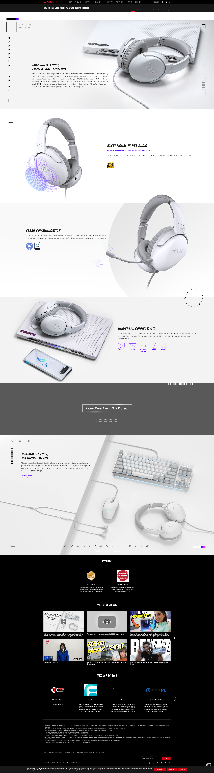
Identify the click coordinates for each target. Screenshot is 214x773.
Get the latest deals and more (149, 756)
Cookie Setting (160, 769)
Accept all (182, 769)
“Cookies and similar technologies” (110, 769)
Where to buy (161, 10)
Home (53, 762)
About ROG (46, 762)
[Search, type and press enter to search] (163, 2)
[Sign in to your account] (166, 2)
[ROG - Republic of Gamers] (50, 2)
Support (168, 10)
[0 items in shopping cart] (170, 2)
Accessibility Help (71, 762)
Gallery (153, 10)
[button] (166, 758)
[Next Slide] (174, 638)
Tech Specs (140, 10)
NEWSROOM (60, 762)
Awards (147, 10)
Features (133, 10)
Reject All (171, 769)
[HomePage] (44, 752)
